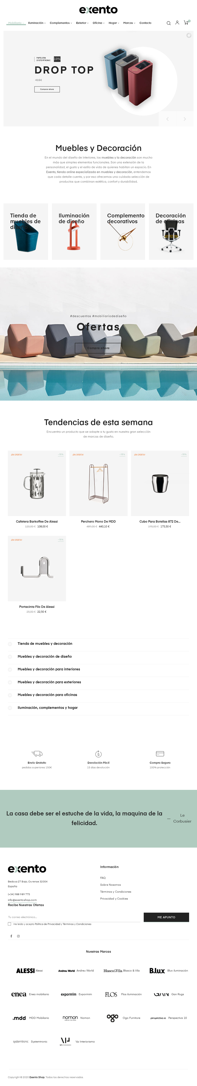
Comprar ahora (47, 89)
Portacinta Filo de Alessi (36, 607)
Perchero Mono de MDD (98, 521)
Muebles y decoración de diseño (45, 656)
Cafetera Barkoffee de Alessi (37, 521)
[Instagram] (18, 936)
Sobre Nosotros (110, 885)
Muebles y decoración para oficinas (47, 695)
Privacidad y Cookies (114, 898)
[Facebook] (11, 936)
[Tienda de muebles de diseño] (25, 231)
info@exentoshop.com (22, 900)
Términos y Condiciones (115, 892)
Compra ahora (98, 348)
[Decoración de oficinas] (171, 231)
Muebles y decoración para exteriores (49, 682)
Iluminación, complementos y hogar (48, 708)
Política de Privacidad (47, 924)
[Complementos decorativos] (122, 231)
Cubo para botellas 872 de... (159, 521)
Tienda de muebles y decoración (45, 644)
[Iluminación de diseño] (74, 231)
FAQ (103, 878)
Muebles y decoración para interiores (49, 669)
